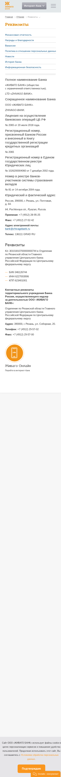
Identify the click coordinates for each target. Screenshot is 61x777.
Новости (9, 56)
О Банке (20, 17)
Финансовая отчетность (18, 34)
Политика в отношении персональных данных (30, 51)
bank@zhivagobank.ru (17, 228)
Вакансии (10, 45)
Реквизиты (33, 17)
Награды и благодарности (19, 40)
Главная (9, 17)
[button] (45, 774)
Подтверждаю (31, 768)
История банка (13, 61)
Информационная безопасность (23, 67)
